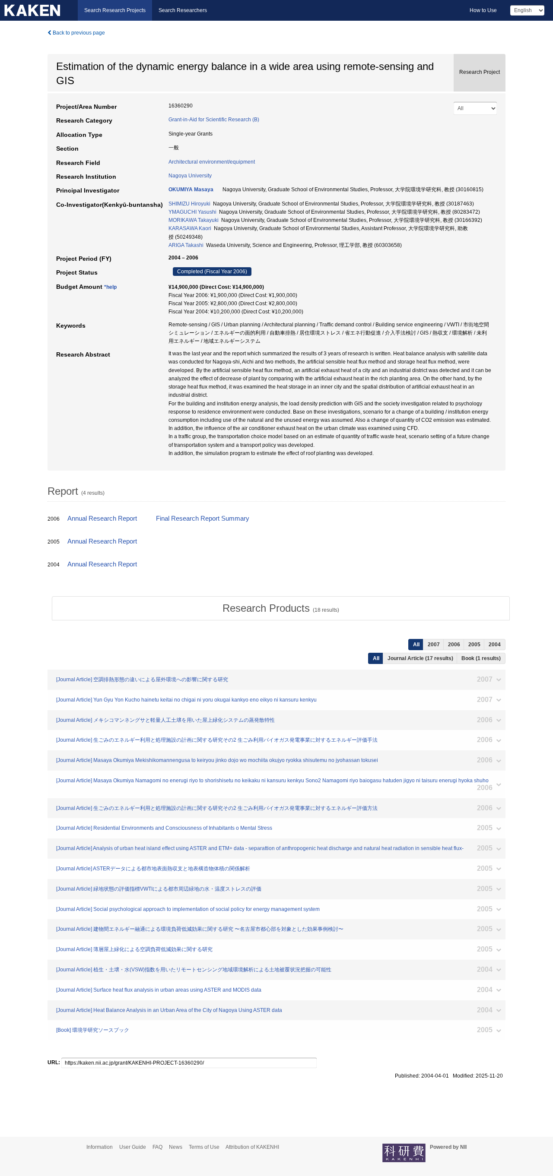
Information (99, 1147)
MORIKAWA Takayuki (193, 220)
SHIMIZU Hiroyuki (189, 204)
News (175, 1147)
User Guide (132, 1147)
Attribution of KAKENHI (252, 1147)
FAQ (157, 1147)
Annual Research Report (102, 518)
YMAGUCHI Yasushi (192, 212)
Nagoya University (190, 176)
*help (110, 287)
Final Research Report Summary (202, 518)
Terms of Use (204, 1147)
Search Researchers (183, 10)
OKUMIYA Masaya (190, 190)
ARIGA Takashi (185, 245)
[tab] (281, 608)
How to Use (483, 10)
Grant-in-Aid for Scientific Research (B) (213, 120)
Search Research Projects (115, 10)
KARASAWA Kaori (189, 228)
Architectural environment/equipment (211, 162)
